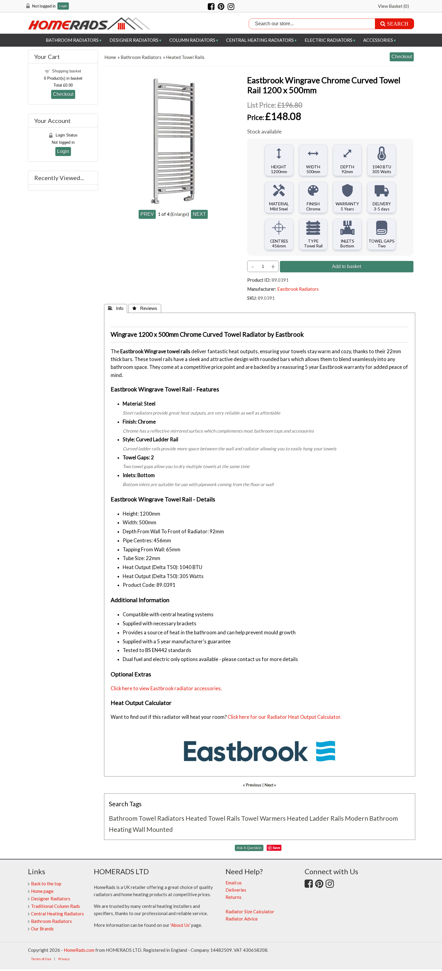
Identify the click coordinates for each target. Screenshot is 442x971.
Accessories (378, 40)
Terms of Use (41, 959)
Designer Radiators (133, 40)
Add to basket (346, 266)
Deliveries (236, 890)
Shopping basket (66, 71)
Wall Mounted (153, 829)
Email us (234, 882)
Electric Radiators (328, 40)
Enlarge (179, 214)
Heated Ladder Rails (315, 818)
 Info (115, 308)
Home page (42, 891)
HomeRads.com (79, 950)
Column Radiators (192, 40)
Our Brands (42, 928)
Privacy (64, 959)
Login (63, 6)
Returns (233, 897)
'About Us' (180, 925)
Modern (356, 818)
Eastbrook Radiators (298, 289)
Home (110, 57)
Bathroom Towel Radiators (146, 818)
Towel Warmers (263, 818)
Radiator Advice (242, 918)
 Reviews (144, 308)
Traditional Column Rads (55, 906)
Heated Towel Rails (185, 57)
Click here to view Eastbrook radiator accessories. (166, 688)
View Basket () (393, 6)
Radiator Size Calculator (250, 911)
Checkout (63, 94)
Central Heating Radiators (260, 40)
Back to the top (46, 883)
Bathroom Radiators (72, 40)
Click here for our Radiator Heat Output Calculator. (285, 717)
